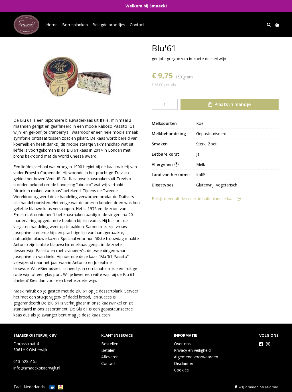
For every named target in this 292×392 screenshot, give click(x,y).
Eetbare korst (165, 154)
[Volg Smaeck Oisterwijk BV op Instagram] (268, 344)
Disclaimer (183, 363)
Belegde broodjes (108, 24)
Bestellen (109, 343)
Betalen (108, 350)
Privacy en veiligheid (192, 350)
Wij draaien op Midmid (258, 387)
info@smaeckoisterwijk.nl (36, 368)
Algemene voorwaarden (196, 356)
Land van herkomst (171, 174)
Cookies (181, 370)
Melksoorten (164, 123)
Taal (17, 386)
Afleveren (110, 356)
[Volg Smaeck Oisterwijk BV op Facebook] (261, 344)
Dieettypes (162, 185)
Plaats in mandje (232, 104)
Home (52, 24)
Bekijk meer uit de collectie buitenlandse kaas (194, 198)
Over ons (182, 343)
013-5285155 (25, 361)
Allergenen (163, 164)
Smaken (160, 144)
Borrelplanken (75, 24)
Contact (137, 24)
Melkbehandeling (169, 133)
